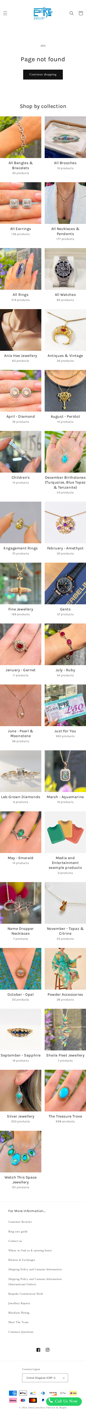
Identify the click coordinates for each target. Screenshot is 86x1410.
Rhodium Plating (18, 1313)
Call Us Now (66, 1401)
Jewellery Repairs (19, 1303)
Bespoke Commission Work (25, 1294)
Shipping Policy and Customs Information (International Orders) (35, 1282)
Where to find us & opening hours (30, 1250)
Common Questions (21, 1332)
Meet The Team (18, 1322)
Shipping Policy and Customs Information (35, 1269)
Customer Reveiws (20, 1222)
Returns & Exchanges (21, 1260)
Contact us (15, 1241)
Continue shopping (43, 74)
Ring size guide (18, 1231)
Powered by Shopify (56, 1408)
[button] (5, 13)
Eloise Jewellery (36, 1408)
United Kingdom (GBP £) (41, 1377)
